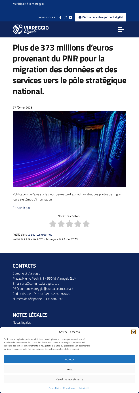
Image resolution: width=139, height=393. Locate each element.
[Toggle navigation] (120, 29)
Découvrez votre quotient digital (102, 17)
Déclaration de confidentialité (75, 388)
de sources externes (40, 234)
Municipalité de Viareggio (28, 3)
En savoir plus (22, 207)
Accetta (69, 359)
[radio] (53, 224)
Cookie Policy (55, 388)
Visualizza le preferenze (69, 379)
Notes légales (22, 322)
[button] (133, 332)
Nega (69, 369)
